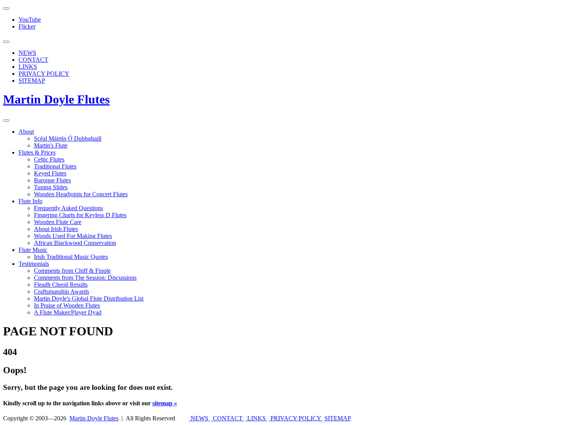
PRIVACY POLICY (44, 73)
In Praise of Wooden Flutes (67, 305)
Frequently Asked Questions (68, 208)
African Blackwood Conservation (75, 243)
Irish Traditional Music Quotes (71, 256)
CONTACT (33, 59)
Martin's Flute (51, 145)
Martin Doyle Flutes (93, 418)
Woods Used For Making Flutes (73, 236)
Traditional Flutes (55, 166)
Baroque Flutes (52, 180)
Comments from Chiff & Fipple (72, 270)
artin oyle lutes (56, 99)
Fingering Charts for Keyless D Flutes (80, 215)
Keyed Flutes (50, 173)
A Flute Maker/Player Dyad (67, 312)
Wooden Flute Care (57, 222)
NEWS (27, 52)
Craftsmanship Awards (61, 291)
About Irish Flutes (56, 229)
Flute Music (33, 249)
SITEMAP (32, 80)
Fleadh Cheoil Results (61, 284)
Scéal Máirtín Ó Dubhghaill (67, 138)
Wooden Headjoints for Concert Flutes (81, 194)
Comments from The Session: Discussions (85, 277)
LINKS (28, 66)
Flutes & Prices (37, 152)
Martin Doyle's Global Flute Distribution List (88, 298)
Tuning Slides (51, 187)
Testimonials (34, 263)
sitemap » (164, 403)
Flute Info (30, 201)
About (26, 131)
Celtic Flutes (49, 159)
